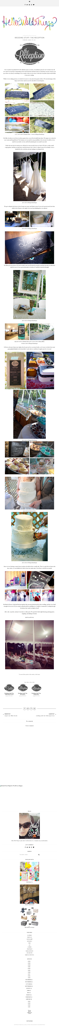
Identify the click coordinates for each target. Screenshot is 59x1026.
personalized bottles (12, 349)
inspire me (29, 937)
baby (30, 943)
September (28, 986)
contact (29, 1013)
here (39, 674)
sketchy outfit (29, 939)
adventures (29, 941)
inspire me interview (29, 954)
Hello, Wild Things (26, 1024)
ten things (29, 935)
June (28, 990)
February (28, 997)
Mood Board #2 (29, 882)
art (29, 945)
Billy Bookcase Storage (29, 927)
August (28, 988)
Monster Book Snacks (29, 904)
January (28, 999)
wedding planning (32, 35)
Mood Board (29, 949)
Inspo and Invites (29, 951)
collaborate (29, 1012)
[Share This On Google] (34, 708)
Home (29, 1010)
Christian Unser (27, 134)
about (29, 1011)
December (28, 979)
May (28, 992)
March (28, 994)
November (28, 981)
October (28, 984)
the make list (29, 952)
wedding (25, 35)
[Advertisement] (29, 772)
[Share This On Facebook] (24, 708)
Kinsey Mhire (41, 341)
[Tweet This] (28, 708)
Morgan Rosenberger (40, 134)
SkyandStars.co (41, 1024)
